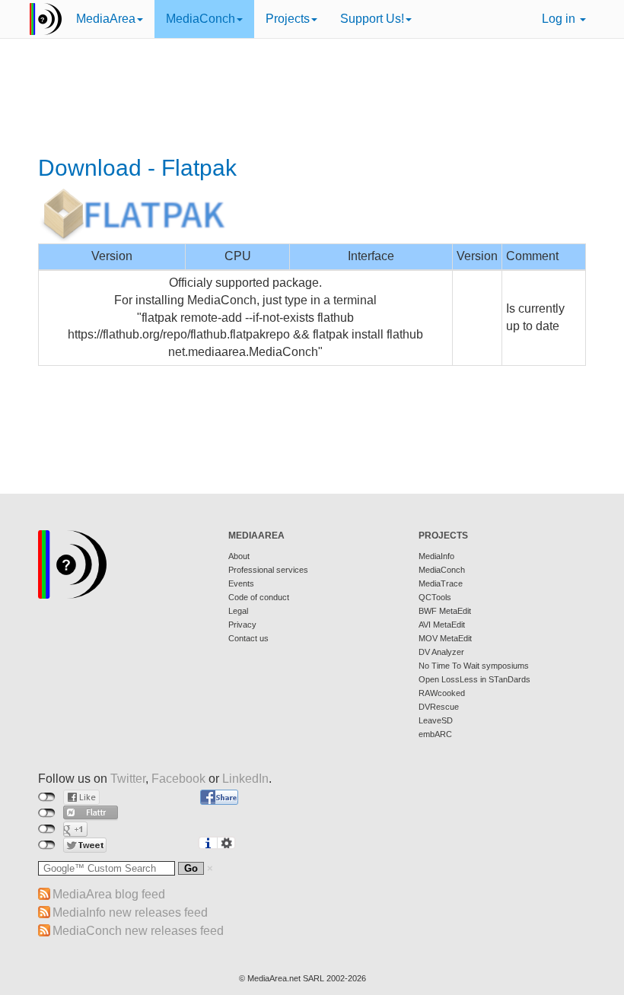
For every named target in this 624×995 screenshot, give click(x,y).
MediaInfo (436, 556)
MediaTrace (441, 583)
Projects (288, 18)
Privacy (242, 624)
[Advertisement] (312, 99)
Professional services (268, 569)
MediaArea (105, 18)
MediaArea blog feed (109, 894)
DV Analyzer (441, 651)
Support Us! (372, 18)
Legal (238, 610)
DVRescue (439, 706)
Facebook (178, 778)
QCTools (435, 597)
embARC (435, 734)
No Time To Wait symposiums (474, 665)
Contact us (248, 638)
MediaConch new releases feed (138, 930)
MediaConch (200, 18)
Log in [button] (560, 18)
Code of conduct (258, 597)
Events (241, 583)
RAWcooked (442, 693)
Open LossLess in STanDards (474, 679)
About (239, 556)
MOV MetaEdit (445, 638)
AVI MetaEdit (442, 624)
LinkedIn (245, 778)
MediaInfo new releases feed (130, 912)
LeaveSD (436, 720)
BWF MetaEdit (445, 610)
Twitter (127, 778)
